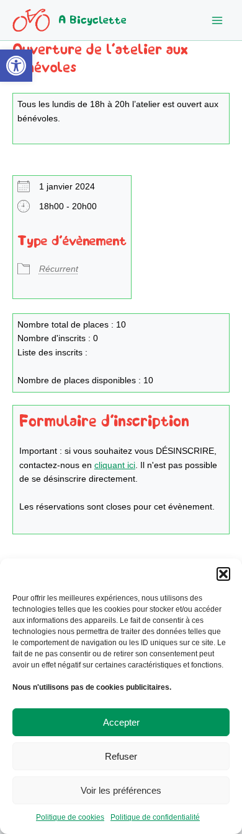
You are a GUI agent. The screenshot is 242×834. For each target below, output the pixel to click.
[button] (16, 66)
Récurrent (58, 269)
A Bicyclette (92, 20)
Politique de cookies (70, 817)
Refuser (121, 756)
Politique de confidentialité (155, 817)
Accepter (121, 722)
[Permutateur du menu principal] (217, 20)
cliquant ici (114, 465)
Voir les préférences (121, 790)
